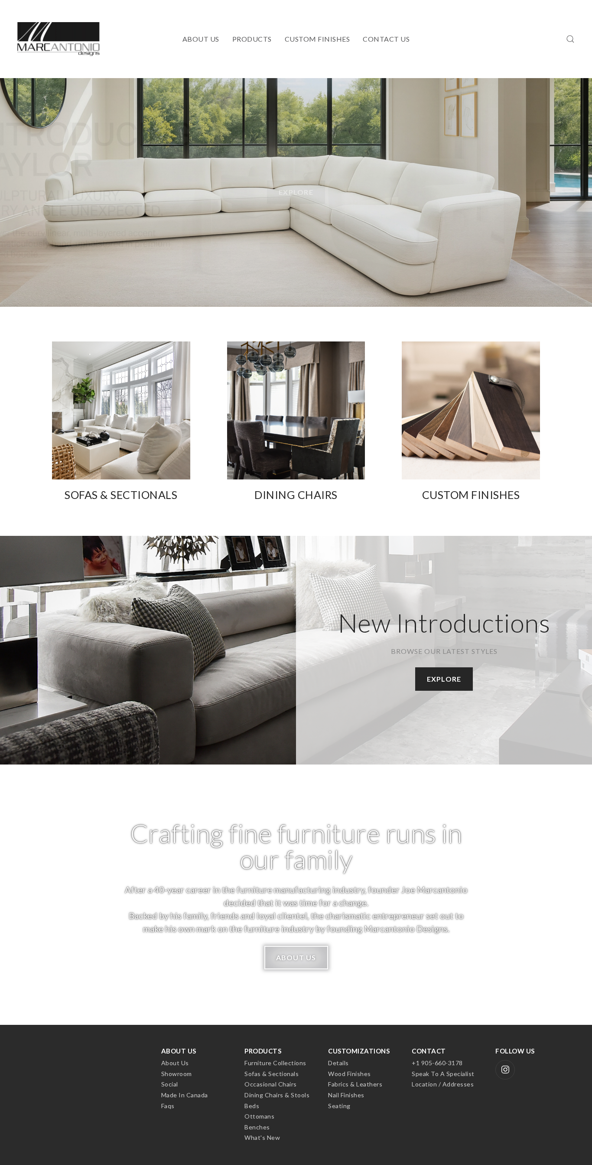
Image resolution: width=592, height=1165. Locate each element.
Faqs (168, 1105)
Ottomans (259, 1116)
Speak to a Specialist (443, 1073)
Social (169, 1084)
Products (252, 39)
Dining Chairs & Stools (276, 1095)
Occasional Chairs (270, 1084)
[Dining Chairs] (296, 421)
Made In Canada (184, 1095)
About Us (200, 39)
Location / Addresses (443, 1084)
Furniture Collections (275, 1063)
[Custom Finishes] (471, 421)
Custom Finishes (317, 39)
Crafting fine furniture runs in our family (296, 846)
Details (338, 1063)
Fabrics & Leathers (355, 1084)
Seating (339, 1105)
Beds (251, 1105)
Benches (257, 1127)
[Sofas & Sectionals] (121, 421)
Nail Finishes (346, 1095)
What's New (262, 1137)
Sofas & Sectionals (271, 1073)
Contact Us (386, 39)
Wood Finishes (349, 1073)
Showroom (176, 1073)
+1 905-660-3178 (437, 1063)
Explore (296, 211)
